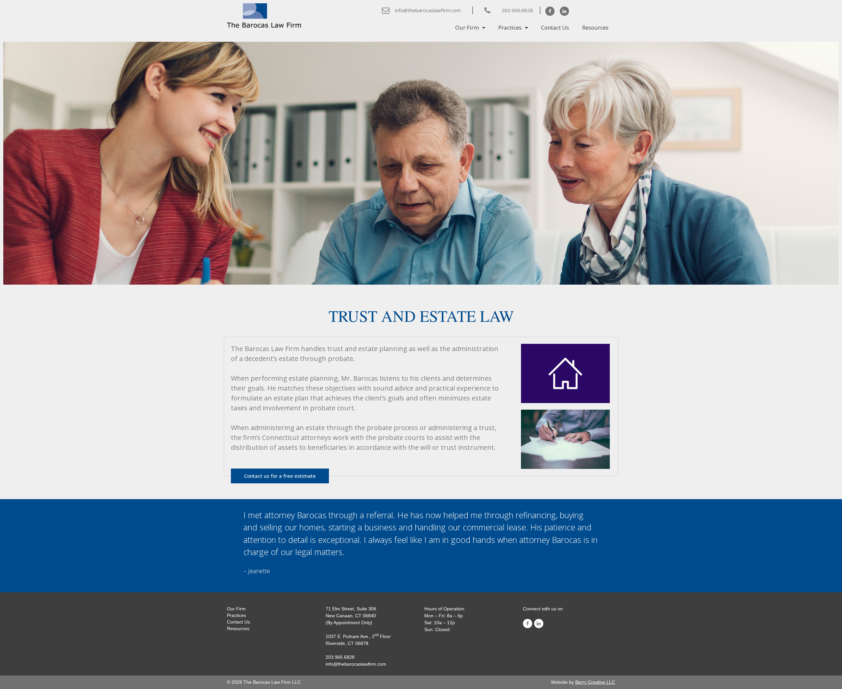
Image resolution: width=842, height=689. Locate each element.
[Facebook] (550, 11)
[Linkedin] (564, 11)
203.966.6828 (517, 10)
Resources (595, 27)
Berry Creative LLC (595, 682)
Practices (510, 27)
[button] (280, 476)
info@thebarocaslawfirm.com (428, 10)
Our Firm (467, 27)
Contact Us (555, 27)
